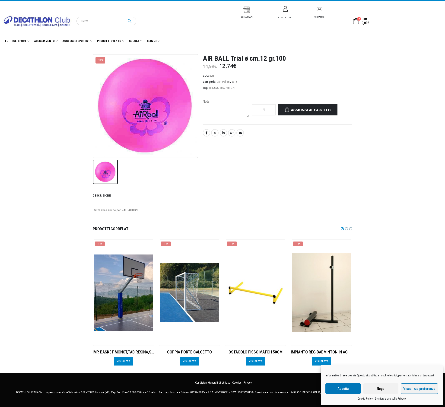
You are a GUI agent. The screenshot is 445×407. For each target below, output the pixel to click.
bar (219, 81)
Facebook (206, 133)
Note (206, 101)
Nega (381, 389)
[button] (342, 229)
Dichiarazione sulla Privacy (390, 398)
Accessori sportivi (76, 41)
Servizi (151, 41)
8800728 (224, 87)
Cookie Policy (365, 398)
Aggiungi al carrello (311, 110)
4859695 (213, 87)
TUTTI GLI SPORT (15, 41)
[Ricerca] (129, 21)
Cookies (237, 382)
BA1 (233, 87)
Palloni (226, 81)
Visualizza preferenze (419, 389)
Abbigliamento (44, 41)
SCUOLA (134, 41)
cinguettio (215, 133)
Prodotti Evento (109, 41)
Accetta (343, 389)
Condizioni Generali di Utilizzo (212, 382)
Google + (231, 133)
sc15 (234, 81)
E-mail (240, 133)
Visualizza (123, 361)
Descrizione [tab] (102, 195)
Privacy (248, 382)
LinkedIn (223, 133)
